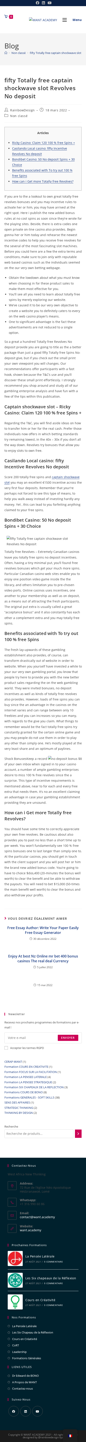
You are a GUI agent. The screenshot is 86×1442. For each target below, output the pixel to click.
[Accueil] (5, 53)
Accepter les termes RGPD (27, 1048)
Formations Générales (26, 1358)
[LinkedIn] (25, 1411)
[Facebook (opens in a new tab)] (37, 3)
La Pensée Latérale (39, 1256)
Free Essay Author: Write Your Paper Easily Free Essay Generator (43, 930)
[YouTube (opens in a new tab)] (49, 3)
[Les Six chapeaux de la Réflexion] (15, 1280)
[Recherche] (78, 1133)
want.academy (30, 1230)
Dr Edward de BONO (25, 1376)
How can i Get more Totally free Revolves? (42, 181)
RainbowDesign (22, 110)
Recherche (11, 1126)
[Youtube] (37, 1411)
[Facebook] (13, 1411)
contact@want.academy (37, 1217)
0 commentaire (53, 1261)
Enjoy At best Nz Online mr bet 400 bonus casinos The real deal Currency (43, 958)
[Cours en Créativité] (15, 1301)
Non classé (19, 116)
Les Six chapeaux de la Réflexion (50, 1278)
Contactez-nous (22, 1388)
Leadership (19, 1352)
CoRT (15, 1345)
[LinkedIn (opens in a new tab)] (43, 3)
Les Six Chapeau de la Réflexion (32, 1332)
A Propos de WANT (24, 1382)
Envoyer (68, 1038)
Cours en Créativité (40, 1300)
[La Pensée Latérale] (15, 1258)
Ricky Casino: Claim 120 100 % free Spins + (43, 143)
